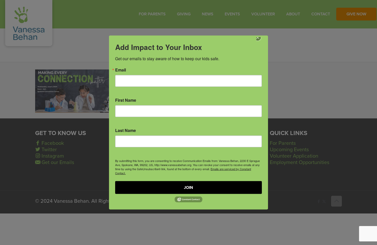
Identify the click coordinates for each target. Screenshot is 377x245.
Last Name (125, 130)
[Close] (261, 41)
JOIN (188, 187)
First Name (125, 100)
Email (120, 70)
